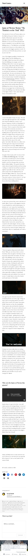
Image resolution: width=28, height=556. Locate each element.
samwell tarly (7, 506)
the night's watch (14, 506)
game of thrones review (12, 504)
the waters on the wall (12, 508)
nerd (3, 506)
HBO (11, 505)
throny (18, 508)
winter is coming (9, 509)
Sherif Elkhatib (14, 501)
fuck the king (19, 502)
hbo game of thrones (16, 505)
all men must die (13, 502)
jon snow (23, 505)
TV (6, 502)
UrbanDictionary (10, 78)
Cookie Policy (7, 549)
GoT (8, 505)
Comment (20, 535)
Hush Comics (6, 3)
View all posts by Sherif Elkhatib (13, 496)
